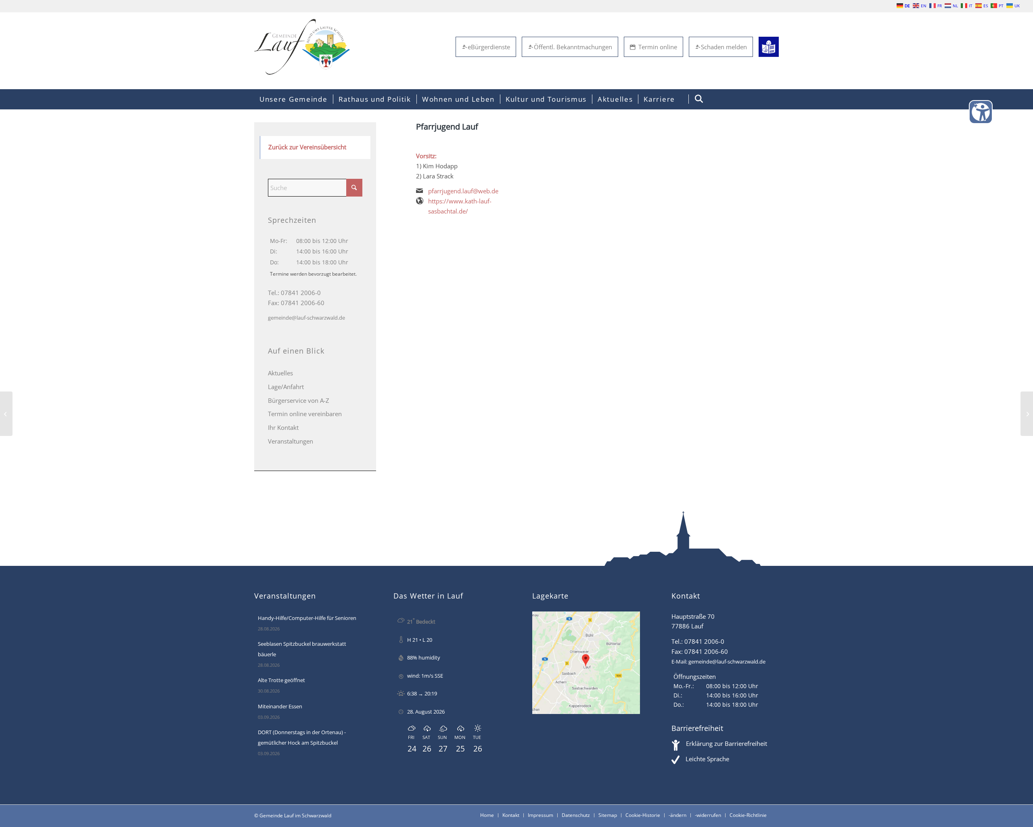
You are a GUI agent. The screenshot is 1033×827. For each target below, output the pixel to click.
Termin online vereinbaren (305, 414)
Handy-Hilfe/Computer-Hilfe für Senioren (307, 618)
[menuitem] (293, 99)
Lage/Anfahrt (286, 387)
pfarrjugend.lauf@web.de (463, 191)
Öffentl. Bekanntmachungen (573, 47)
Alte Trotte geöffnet (281, 680)
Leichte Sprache (707, 759)
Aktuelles (280, 373)
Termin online (657, 47)
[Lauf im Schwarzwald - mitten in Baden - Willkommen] (302, 47)
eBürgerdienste (489, 47)
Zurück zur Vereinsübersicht (307, 147)
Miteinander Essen (280, 706)
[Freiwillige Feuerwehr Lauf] (6, 414)
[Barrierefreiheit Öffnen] (981, 112)
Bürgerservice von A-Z (298, 400)
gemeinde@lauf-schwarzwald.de (306, 317)
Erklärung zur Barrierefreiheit (726, 743)
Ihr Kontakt (283, 427)
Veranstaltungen (290, 441)
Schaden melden (724, 47)
